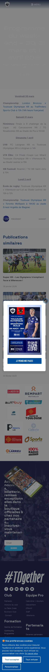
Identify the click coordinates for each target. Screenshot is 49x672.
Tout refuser (32, 659)
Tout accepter (12, 659)
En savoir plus (31, 653)
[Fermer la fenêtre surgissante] (46, 301)
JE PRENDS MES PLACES (24, 361)
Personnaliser (11, 667)
